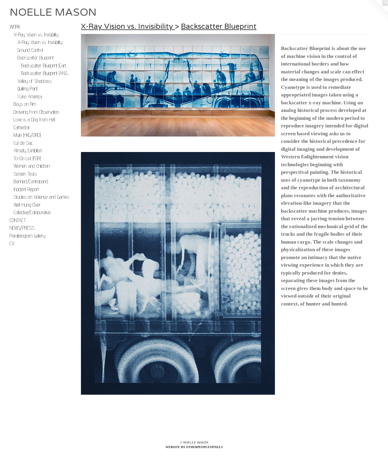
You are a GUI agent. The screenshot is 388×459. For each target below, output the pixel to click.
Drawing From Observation (36, 112)
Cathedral (21, 127)
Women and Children (32, 166)
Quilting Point (28, 89)
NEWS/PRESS (22, 228)
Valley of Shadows (35, 81)
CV (12, 243)
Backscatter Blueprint (36, 58)
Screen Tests (25, 174)
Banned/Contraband (31, 181)
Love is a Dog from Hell (34, 119)
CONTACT (18, 220)
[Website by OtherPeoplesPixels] (376, 12)
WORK (15, 27)
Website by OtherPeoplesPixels (194, 447)
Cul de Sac (23, 143)
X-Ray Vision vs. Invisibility (36, 35)
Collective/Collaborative (32, 212)
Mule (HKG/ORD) (27, 135)
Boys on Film (25, 104)
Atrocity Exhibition (28, 150)
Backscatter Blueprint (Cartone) (45, 65)
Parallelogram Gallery (27, 236)
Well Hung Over (27, 205)
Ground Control (30, 50)
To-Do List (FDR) (27, 158)
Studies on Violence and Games (41, 197)
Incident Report (26, 189)
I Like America (30, 96)
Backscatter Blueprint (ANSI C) (45, 73)
